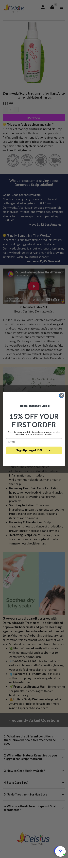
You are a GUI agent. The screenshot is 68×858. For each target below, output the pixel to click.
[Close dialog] (61, 395)
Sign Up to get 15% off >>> (34, 450)
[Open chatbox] (59, 850)
